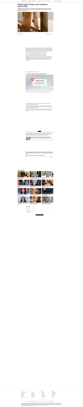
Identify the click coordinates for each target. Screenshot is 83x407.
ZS (19, 33)
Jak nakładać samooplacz (23, 396)
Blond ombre (22, 393)
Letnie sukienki (32, 393)
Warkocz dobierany (53, 394)
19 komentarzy (51, 156)
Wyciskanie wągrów (43, 395)
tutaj (33, 405)
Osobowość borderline (54, 393)
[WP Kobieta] (25, 1)
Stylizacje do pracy (33, 395)
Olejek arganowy (22, 394)
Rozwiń (39, 131)
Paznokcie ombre (22, 395)
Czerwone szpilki (43, 394)
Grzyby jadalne (53, 396)
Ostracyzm (53, 395)
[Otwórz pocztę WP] (54, 1)
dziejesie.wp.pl (42, 155)
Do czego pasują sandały (33, 394)
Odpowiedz (29, 212)
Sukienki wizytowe (32, 396)
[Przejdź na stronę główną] (21, 1)
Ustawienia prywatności (51, 401)
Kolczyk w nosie (43, 396)
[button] (61, 1)
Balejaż (42, 393)
